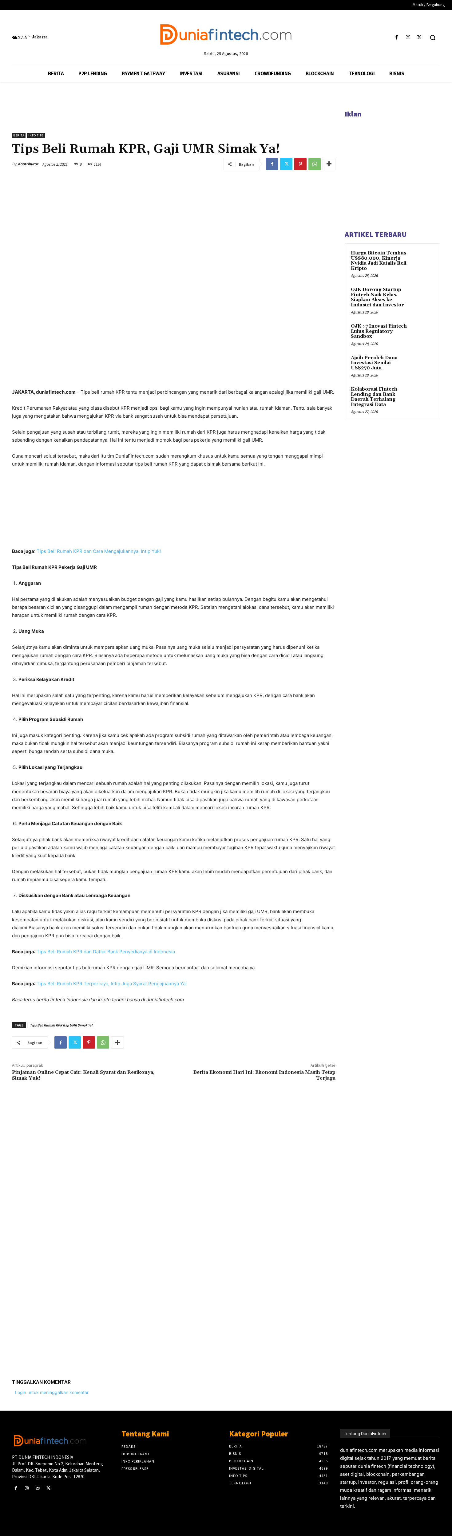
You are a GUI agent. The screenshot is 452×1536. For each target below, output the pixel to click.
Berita (18, 135)
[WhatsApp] (314, 164)
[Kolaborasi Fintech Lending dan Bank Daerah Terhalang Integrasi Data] (423, 396)
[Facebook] (396, 37)
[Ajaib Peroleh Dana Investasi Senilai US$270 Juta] (423, 365)
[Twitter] (419, 37)
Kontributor (28, 164)
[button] (432, 37)
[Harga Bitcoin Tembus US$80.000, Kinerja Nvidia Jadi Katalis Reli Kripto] (423, 260)
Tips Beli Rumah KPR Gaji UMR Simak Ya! (61, 1025)
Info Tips (36, 135)
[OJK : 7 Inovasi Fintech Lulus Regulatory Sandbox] (423, 333)
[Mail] (37, 1488)
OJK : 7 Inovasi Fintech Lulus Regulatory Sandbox (379, 331)
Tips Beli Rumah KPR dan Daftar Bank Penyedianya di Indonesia (106, 952)
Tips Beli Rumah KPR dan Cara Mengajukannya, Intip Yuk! (99, 551)
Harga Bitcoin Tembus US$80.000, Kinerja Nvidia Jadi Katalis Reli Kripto (378, 260)
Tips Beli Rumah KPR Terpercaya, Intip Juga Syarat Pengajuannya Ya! (112, 984)
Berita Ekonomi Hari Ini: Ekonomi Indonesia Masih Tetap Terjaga (264, 1075)
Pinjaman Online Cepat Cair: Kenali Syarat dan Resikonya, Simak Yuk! (83, 1075)
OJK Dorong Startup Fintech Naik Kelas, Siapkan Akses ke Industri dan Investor (377, 297)
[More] (329, 164)
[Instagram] (408, 37)
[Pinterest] (300, 164)
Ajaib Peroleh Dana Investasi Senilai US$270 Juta (374, 363)
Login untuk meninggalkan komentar (52, 1392)
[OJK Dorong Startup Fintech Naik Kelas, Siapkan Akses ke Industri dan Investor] (423, 297)
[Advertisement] (173, 1279)
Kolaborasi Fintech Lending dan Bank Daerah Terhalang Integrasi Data (374, 397)
